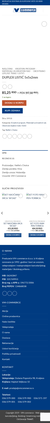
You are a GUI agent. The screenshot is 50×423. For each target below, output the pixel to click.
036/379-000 (10, 398)
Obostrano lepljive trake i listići (14, 126)
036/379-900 (25, 398)
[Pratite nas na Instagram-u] (9, 293)
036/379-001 (10, 402)
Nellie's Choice (11, 130)
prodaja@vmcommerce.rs (21, 388)
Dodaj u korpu (14, 103)
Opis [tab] (4, 153)
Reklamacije (7, 343)
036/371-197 (40, 398)
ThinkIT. (30, 419)
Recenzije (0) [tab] (8, 158)
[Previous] (2, 219)
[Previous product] (10, 87)
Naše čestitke (8, 322)
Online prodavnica (11, 316)
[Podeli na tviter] (14, 136)
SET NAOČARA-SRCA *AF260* (12, 225)
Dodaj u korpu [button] (12, 235)
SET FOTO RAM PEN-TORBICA (37, 225)
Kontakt (6, 359)
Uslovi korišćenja (10, 349)
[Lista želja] (39, 10)
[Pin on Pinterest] (24, 136)
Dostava (6, 338)
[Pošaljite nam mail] (14, 293)
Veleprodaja (8, 327)
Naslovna (7, 69)
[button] (3, 10)
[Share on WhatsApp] (4, 136)
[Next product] (4, 87)
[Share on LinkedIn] (29, 136)
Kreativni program (25, 69)
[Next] (47, 219)
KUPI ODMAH (12, 111)
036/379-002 (26, 402)
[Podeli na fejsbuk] (9, 136)
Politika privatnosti (11, 354)
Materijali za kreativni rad (16, 71)
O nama (6, 332)
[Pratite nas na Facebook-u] (4, 293)
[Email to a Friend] (19, 136)
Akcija (5, 311)
